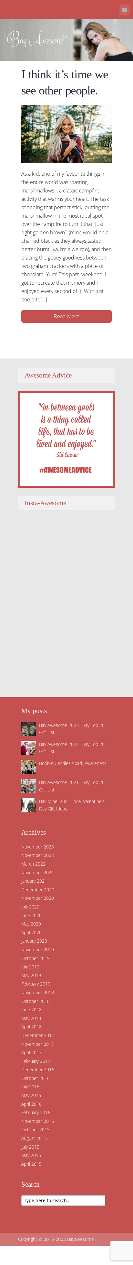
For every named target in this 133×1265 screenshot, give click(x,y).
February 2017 (35, 1061)
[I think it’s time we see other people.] (66, 133)
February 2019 (35, 984)
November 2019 (37, 949)
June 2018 (31, 1009)
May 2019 (31, 975)
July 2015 (30, 1147)
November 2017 (37, 1044)
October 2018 (35, 1001)
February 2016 (35, 1112)
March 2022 (33, 864)
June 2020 (31, 915)
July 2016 (30, 1087)
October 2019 (35, 958)
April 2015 (31, 1164)
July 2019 (30, 967)
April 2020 (31, 932)
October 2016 (35, 1078)
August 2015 (34, 1138)
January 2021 (34, 881)
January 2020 (34, 941)
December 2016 (37, 1069)
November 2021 (37, 872)
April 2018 (31, 1027)
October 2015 (35, 1129)
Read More (66, 316)
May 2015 (31, 1155)
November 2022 (37, 855)
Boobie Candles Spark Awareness (73, 763)
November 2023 (37, 847)
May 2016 (31, 1095)
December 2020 (37, 890)
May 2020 (31, 924)
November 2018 (37, 992)
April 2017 (31, 1052)
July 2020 (30, 907)
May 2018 (31, 1018)
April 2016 (31, 1104)
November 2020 (37, 898)
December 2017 (37, 1035)
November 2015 (37, 1121)
